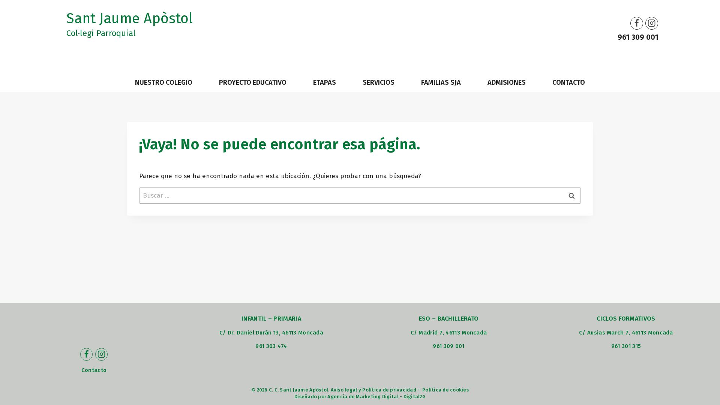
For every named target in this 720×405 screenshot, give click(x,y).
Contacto (93, 370)
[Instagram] (651, 23)
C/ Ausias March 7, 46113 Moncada (626, 332)
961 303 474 (271, 346)
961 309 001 (638, 37)
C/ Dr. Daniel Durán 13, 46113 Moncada (271, 332)
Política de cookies (445, 390)
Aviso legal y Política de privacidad (373, 390)
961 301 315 (626, 346)
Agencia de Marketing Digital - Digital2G (376, 396)
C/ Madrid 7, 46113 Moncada (449, 332)
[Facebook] (636, 23)
